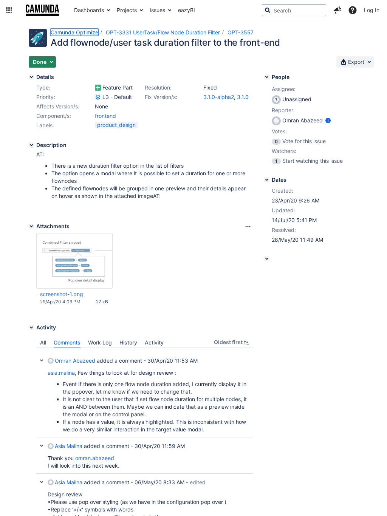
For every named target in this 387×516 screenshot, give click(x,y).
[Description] (31, 145)
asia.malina (61, 372)
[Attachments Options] (248, 226)
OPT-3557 (241, 32)
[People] (266, 77)
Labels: (45, 125)
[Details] (31, 77)
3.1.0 (243, 97)
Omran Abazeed (75, 360)
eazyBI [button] (186, 10)
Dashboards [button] (89, 10)
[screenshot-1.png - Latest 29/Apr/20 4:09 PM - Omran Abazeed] (74, 261)
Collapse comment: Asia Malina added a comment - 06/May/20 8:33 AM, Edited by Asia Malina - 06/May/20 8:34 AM (42, 482)
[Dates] (266, 179)
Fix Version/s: (161, 97)
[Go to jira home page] (42, 10)
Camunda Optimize (74, 32)
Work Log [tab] (100, 342)
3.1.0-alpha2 (218, 97)
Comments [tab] (67, 342)
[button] (9, 10)
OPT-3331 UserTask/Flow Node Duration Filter (163, 32)
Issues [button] (157, 10)
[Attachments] (31, 226)
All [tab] (43, 342)
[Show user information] (328, 120)
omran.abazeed (94, 458)
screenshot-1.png (61, 294)
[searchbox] (294, 10)
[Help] (353, 10)
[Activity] (31, 327)
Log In (371, 10)
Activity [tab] (154, 342)
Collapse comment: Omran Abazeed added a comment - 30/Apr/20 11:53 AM (42, 360)
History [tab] (128, 342)
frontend (105, 116)
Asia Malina (68, 446)
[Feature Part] (98, 88)
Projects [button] (127, 10)
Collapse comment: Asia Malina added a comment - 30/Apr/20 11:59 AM (42, 446)
